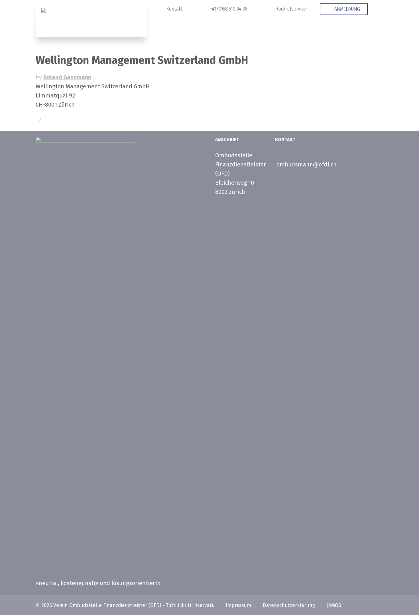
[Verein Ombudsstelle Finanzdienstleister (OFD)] (91, 18)
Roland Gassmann (67, 77)
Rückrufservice (290, 9)
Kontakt (174, 9)
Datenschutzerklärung (289, 605)
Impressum (238, 605)
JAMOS (334, 605)
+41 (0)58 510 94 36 (228, 9)
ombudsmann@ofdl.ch (306, 164)
